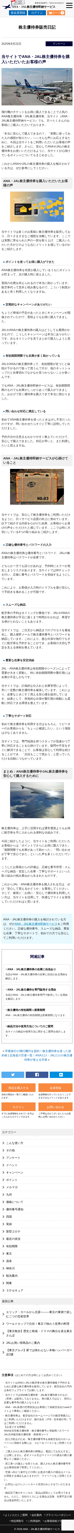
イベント (12, 1165)
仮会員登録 (18, 12)
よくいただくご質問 (16, 1515)
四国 (9, 1216)
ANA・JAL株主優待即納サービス (36, 923)
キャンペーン (14, 1172)
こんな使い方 (14, 1142)
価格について (14, 1201)
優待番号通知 (14, 1209)
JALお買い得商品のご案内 (23, 1342)
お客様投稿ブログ (55, 1521)
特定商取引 (17, 1521)
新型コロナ (13, 1231)
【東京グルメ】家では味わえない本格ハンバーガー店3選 (39, 1352)
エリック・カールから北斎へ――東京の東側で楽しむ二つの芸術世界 (39, 1314)
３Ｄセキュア (14, 1290)
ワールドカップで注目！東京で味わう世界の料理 (37, 1323)
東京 (9, 1253)
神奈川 (10, 1268)
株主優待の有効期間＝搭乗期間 (26, 1009)
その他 (10, 1150)
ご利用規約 (34, 1521)
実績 (9, 1224)
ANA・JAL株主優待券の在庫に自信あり (31, 969)
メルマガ (12, 1187)
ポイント (12, 1179)
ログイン (37, 12)
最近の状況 (13, 1238)
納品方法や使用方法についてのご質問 (30, 1026)
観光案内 (12, 1275)
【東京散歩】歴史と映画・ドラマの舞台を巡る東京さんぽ (39, 1333)
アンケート (59, 43)
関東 (9, 1283)
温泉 (9, 1260)
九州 (9, 1194)
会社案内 (37, 1515)
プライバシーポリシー (58, 1515)
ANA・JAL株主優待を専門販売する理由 (31, 989)
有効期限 (12, 1246)
